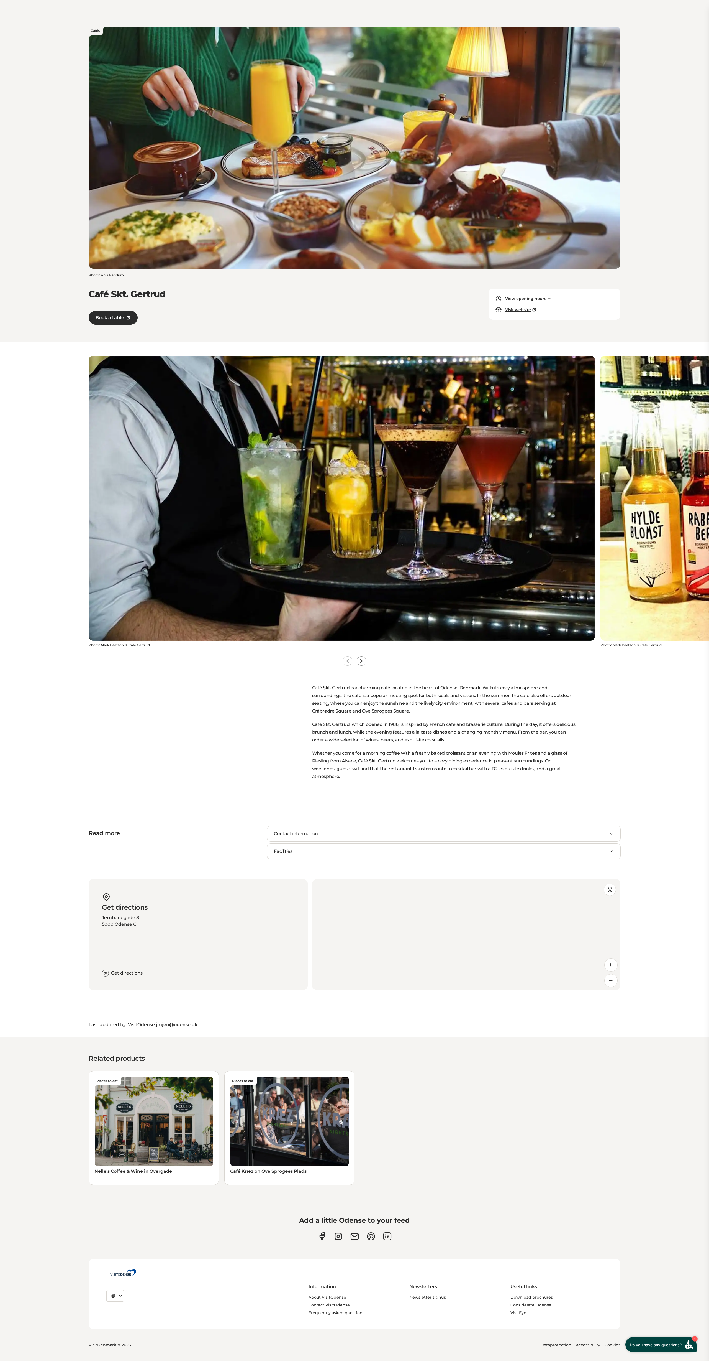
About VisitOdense (327, 1297)
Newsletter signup (427, 1297)
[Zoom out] (611, 980)
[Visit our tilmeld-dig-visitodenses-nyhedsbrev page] (354, 1236)
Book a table (110, 317)
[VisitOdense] (123, 1272)
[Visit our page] (338, 1236)
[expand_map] (610, 890)
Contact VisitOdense (329, 1305)
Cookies (612, 1344)
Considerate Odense (530, 1305)
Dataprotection (556, 1344)
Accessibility (588, 1344)
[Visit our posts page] (387, 1236)
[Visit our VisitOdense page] (322, 1236)
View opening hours (525, 298)
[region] (466, 934)
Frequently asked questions (336, 1312)
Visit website (518, 309)
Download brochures (531, 1297)
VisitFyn (518, 1312)
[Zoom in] (611, 965)
